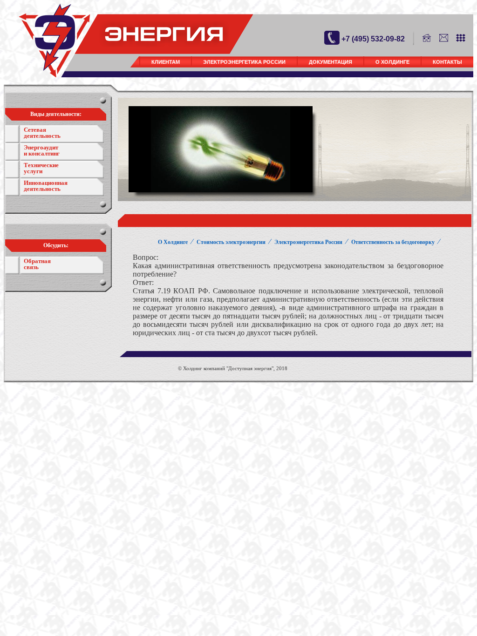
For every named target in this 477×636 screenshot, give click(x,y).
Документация (330, 62)
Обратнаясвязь (37, 264)
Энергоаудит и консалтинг (42, 150)
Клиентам (165, 62)
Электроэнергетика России (244, 62)
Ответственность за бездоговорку (393, 242)
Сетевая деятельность (42, 132)
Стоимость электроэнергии (231, 242)
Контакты (447, 62)
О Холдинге (392, 62)
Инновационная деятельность (46, 185)
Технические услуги (41, 168)
